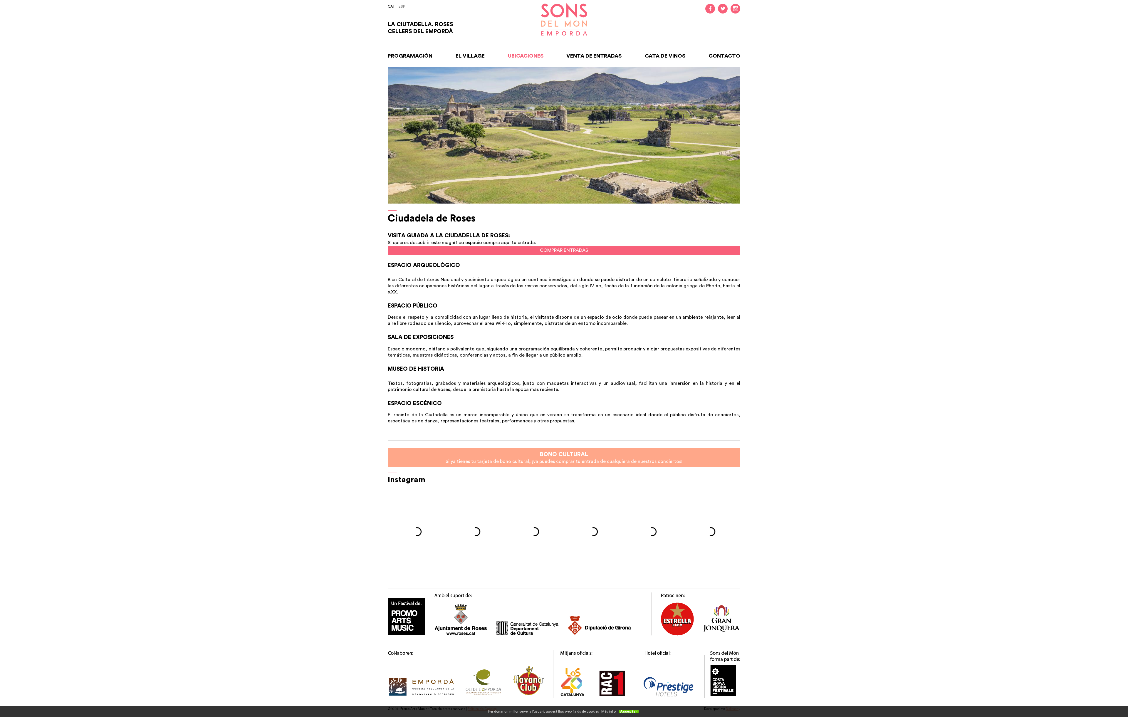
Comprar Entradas (564, 250)
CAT (391, 6)
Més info (608, 711)
